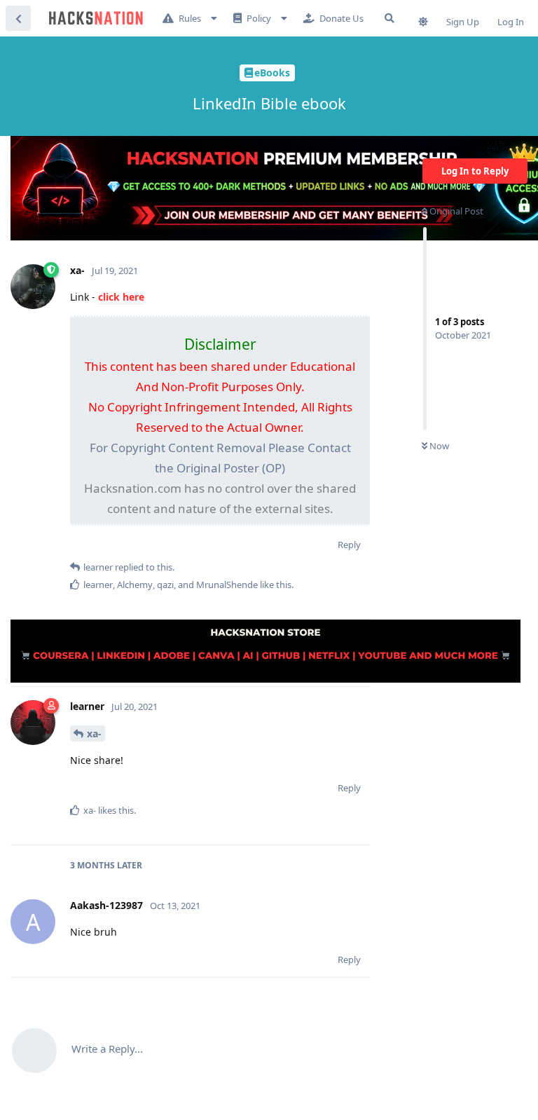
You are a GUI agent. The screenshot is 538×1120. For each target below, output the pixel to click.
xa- (94, 733)
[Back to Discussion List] (18, 18)
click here (121, 296)
